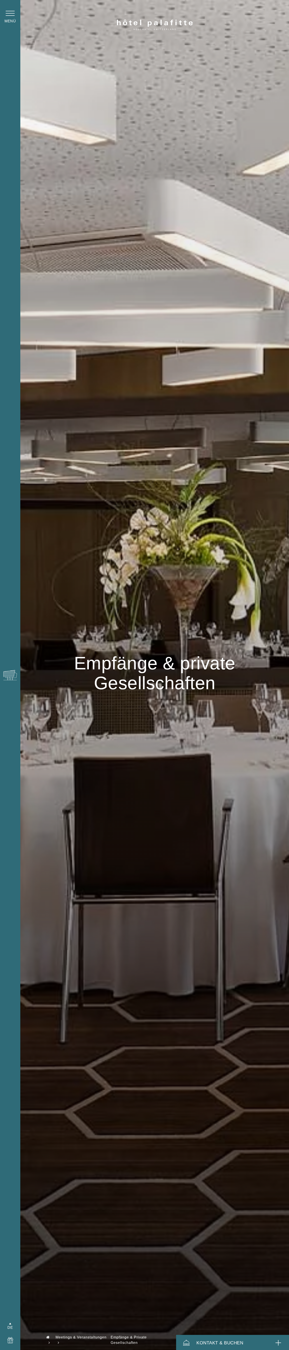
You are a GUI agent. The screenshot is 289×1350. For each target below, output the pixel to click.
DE (10, 1327)
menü (10, 21)
